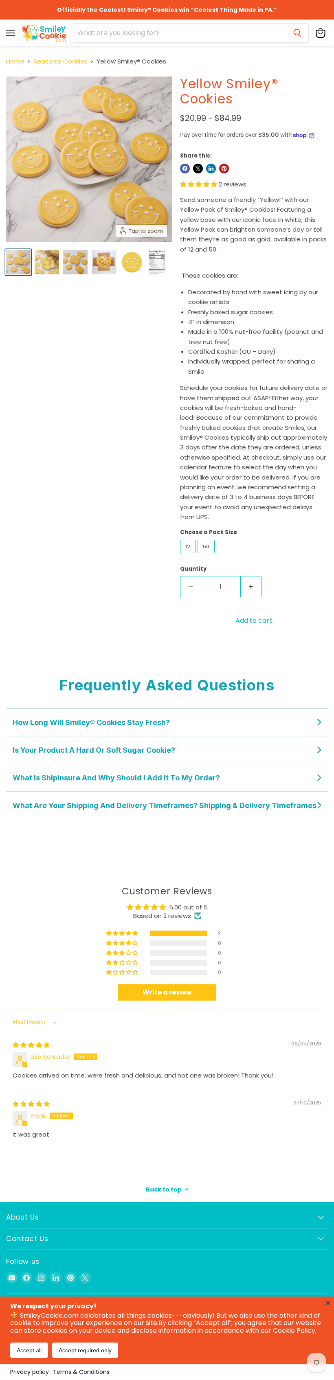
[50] (207, 555)
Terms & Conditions (81, 1372)
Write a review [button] (167, 992)
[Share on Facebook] (185, 168)
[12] (189, 555)
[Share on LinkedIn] (211, 168)
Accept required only (85, 1350)
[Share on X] (198, 168)
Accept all (29, 1350)
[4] (18, 262)
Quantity (193, 569)
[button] (199, 184)
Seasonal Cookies (60, 61)
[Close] (328, 1303)
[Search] (297, 33)
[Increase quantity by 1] (251, 586)
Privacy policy (29, 1372)
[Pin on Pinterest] (224, 168)
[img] (31, 1044)
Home (15, 61)
